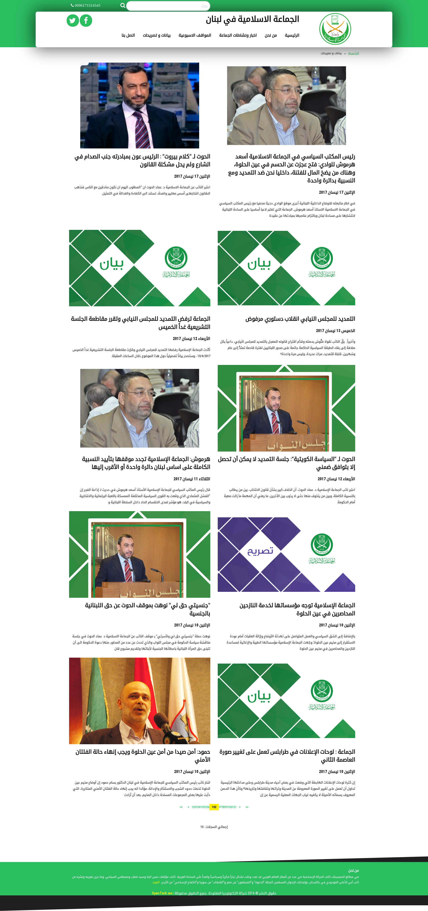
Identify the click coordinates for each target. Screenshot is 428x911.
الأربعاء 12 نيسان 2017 (191, 338)
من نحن (271, 35)
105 (202, 807)
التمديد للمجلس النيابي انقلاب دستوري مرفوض (300, 319)
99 (226, 807)
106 (207, 807)
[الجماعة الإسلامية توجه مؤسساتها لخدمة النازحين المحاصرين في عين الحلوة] (286, 554)
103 (193, 807)
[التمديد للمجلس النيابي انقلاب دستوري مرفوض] (286, 268)
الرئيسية (292, 35)
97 (220, 807)
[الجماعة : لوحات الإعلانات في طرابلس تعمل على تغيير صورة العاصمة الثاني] (286, 700)
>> (181, 807)
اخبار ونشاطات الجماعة (238, 35)
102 (214, 807)
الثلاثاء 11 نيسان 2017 (192, 479)
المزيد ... (154, 882)
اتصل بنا (128, 35)
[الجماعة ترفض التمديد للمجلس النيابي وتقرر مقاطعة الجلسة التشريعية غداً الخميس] (139, 268)
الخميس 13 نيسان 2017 (335, 330)
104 (198, 807)
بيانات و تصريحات (157, 35)
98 (223, 807)
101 (234, 807)
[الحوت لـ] (139, 105)
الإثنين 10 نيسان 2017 (337, 625)
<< (246, 807)
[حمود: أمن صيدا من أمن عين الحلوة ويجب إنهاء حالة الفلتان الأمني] (139, 704)
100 (230, 807)
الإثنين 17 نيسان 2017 (337, 192)
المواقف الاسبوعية (195, 35)
